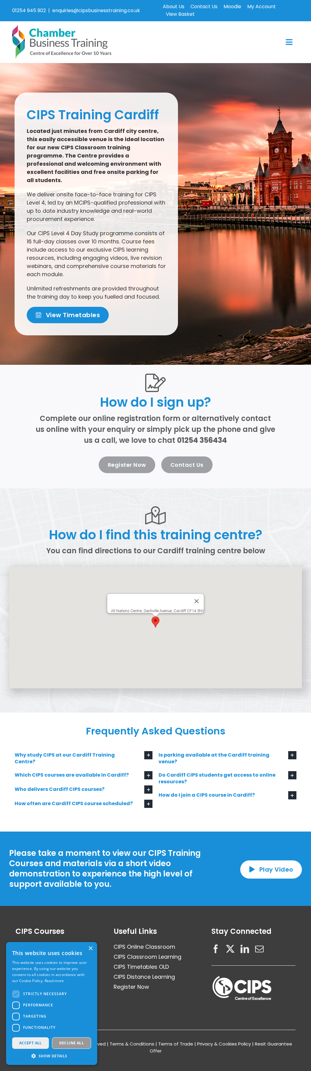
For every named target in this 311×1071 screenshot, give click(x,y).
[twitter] (230, 949)
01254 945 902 (29, 10)
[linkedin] (245, 949)
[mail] (259, 949)
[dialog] (51, 1003)
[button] (155, 622)
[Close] (196, 601)
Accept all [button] (30, 1043)
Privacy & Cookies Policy (224, 1044)
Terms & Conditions (132, 1044)
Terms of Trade (175, 1044)
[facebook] (215, 949)
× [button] (90, 948)
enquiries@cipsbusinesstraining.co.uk (96, 10)
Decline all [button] (71, 1043)
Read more (54, 980)
